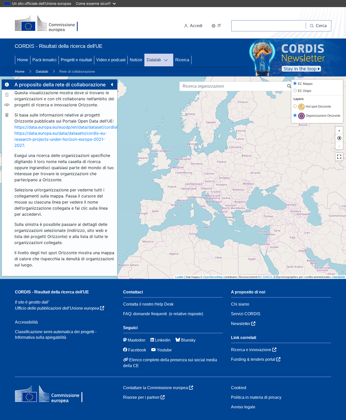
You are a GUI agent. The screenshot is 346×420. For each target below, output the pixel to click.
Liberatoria (338, 276)
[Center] (339, 138)
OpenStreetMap (213, 276)
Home (22, 60)
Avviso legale (243, 407)
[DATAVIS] (167, 60)
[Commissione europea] (49, 23)
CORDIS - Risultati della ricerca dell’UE (52, 292)
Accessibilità (26, 322)
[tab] (7, 84)
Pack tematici (44, 60)
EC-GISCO (265, 276)
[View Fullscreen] (339, 157)
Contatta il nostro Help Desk (148, 304)
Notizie (136, 60)
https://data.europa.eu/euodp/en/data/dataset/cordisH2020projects (79, 127)
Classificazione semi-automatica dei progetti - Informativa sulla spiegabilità (56, 334)
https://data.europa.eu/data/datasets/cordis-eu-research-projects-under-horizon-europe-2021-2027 (60, 139)
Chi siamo (240, 304)
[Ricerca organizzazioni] (289, 86)
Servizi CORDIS (245, 314)
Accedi (196, 26)
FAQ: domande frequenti (145, 314)
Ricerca (182, 60)
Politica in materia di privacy (256, 397)
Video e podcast (110, 60)
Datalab (154, 60)
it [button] (219, 26)
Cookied (238, 388)
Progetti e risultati (76, 60)
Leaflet (179, 276)
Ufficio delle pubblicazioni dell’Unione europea (57, 308)
